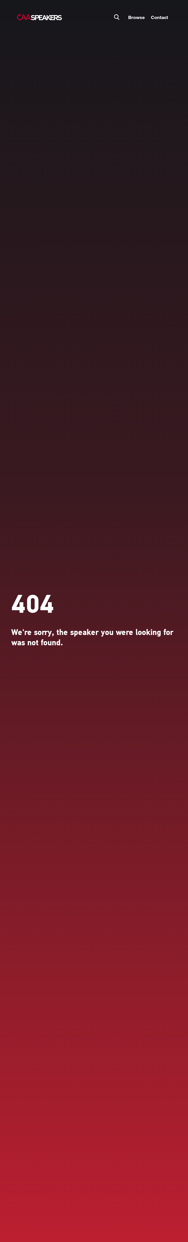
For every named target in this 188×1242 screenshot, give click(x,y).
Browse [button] (136, 17)
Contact (159, 17)
